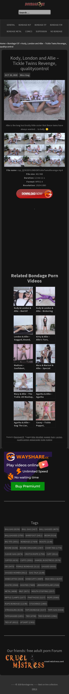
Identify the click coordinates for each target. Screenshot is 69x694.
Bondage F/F (40, 25)
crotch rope (35, 554)
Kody (53, 437)
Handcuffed (14, 578)
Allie (33, 437)
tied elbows (47, 616)
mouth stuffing (43, 591)
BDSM (50, 535)
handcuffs (34, 578)
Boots (45, 541)
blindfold (39, 437)
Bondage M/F (25, 25)
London (59, 437)
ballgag (12, 529)
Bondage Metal (14, 31)
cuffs (26, 560)
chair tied (53, 547)
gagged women (16, 572)
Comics (28, 31)
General (11, 25)
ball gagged (49, 529)
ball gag (29, 529)
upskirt (27, 622)
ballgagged (14, 535)
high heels (53, 578)
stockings (38, 603)
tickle (43, 440)
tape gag (56, 609)
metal (11, 591)
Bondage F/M (56, 25)
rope (53, 597)
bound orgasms (31, 547)
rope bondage (16, 603)
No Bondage (56, 31)
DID (9, 566)
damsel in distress (47, 560)
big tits (12, 541)
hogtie (11, 585)
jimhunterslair (48, 585)
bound (11, 547)
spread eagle (35, 440)
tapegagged (14, 616)
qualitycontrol (23, 440)
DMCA (34, 689)
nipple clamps (15, 597)
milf (24, 591)
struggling (14, 609)
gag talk (36, 572)
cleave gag (14, 554)
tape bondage (35, 609)
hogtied (27, 585)
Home (3, 43)
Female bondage (27, 566)
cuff (52, 554)
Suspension (41, 31)
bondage (29, 541)
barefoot (34, 535)
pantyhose (36, 597)
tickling (49, 440)
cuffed (11, 560)
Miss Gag (25, 75)
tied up (11, 622)
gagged (47, 437)
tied (31, 616)
